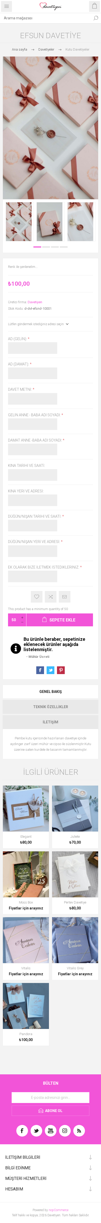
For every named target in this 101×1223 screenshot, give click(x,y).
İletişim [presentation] (50, 722)
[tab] (50, 692)
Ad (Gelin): (18, 339)
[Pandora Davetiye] (26, 1006)
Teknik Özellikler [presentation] (50, 707)
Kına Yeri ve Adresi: (26, 491)
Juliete (75, 836)
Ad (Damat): (19, 364)
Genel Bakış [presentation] (50, 692)
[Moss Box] (26, 874)
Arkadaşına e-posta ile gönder (64, 597)
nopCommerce (58, 1210)
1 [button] (37, 246)
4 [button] (64, 246)
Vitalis (26, 968)
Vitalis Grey (75, 968)
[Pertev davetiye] (75, 874)
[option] (19, 221)
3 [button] (55, 246)
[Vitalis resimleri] (26, 940)
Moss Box (26, 902)
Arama (96, 18)
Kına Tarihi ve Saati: (26, 466)
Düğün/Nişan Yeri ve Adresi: (34, 542)
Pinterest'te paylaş (61, 670)
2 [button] (46, 246)
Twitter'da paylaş (50, 670)
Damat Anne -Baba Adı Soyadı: (35, 440)
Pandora (25, 1034)
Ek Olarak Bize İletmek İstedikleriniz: (44, 567)
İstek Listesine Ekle (36, 597)
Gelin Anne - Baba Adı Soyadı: (34, 415)
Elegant (26, 836)
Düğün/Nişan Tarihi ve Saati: (35, 516)
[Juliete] (75, 809)
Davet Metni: (20, 390)
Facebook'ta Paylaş (40, 670)
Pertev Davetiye (75, 902)
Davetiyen (35, 302)
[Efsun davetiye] (20, 221)
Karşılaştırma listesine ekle (50, 597)
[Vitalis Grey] (75, 940)
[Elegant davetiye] (26, 809)
